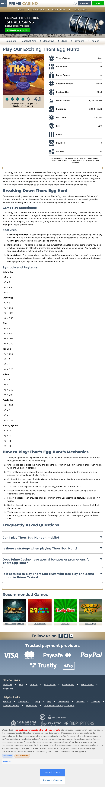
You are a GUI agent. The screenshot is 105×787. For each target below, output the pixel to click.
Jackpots (11, 41)
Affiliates (95, 701)
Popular (33, 684)
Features (80, 701)
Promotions (63, 701)
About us (7, 701)
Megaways (48, 41)
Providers (79, 41)
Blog (37, 701)
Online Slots (58, 9)
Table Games (80, 9)
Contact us (23, 701)
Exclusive (7, 684)
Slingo (64, 41)
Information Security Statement (59, 705)
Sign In (84, 3)
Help (49, 701)
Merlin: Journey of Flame (14, 624)
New (21, 684)
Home (21, 9)
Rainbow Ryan (90, 624)
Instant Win (8, 688)
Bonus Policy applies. (58, 37)
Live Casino (38, 9)
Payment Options (11, 705)
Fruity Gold (65, 624)
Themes (94, 41)
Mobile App (31, 705)
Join (97, 3)
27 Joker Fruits (40, 624)
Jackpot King (29, 41)
